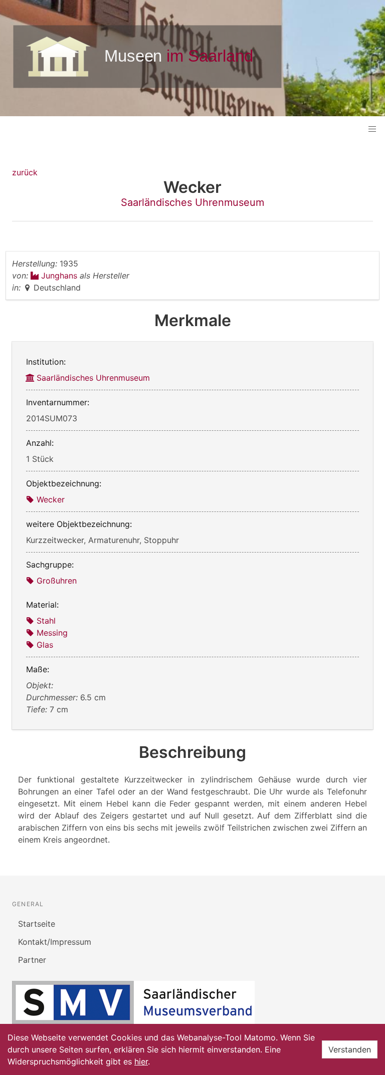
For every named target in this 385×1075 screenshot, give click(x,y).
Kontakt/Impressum (54, 942)
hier (141, 1061)
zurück (25, 172)
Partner (32, 960)
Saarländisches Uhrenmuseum (192, 202)
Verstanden (349, 1049)
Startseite (36, 924)
